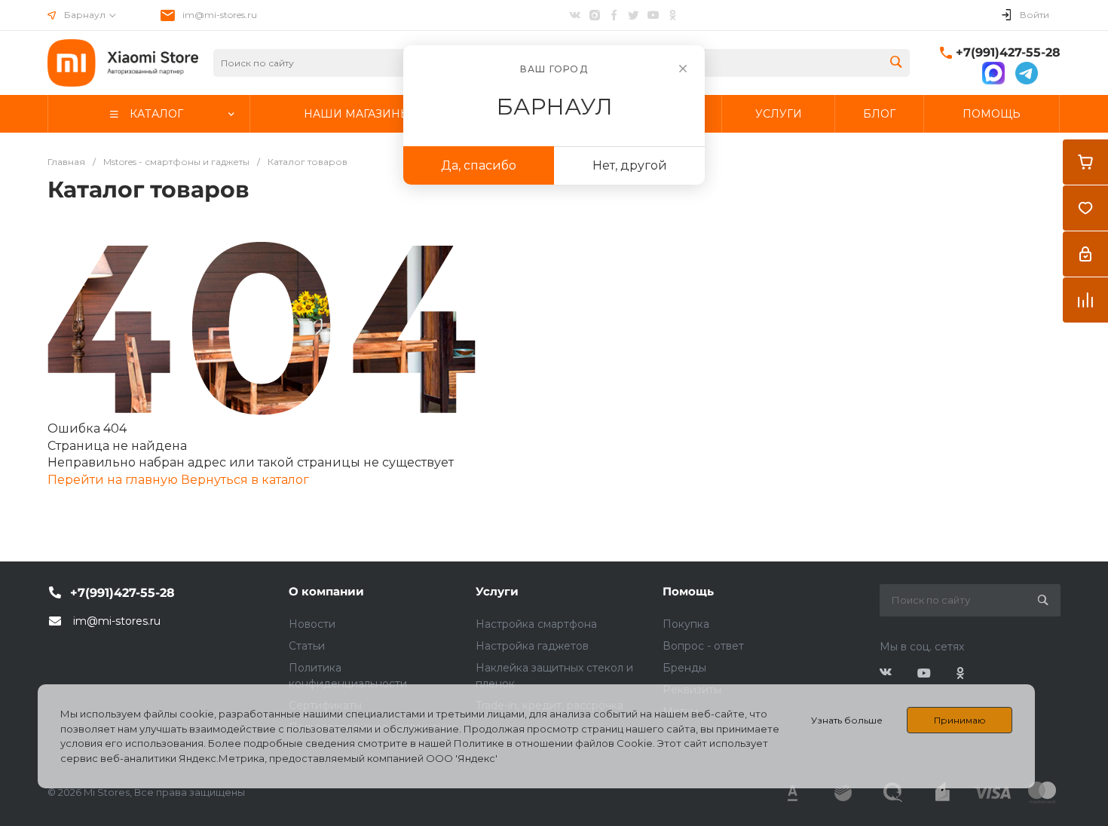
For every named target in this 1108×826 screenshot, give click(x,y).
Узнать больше (847, 720)
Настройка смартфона (536, 624)
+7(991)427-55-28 (1008, 52)
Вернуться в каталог (245, 480)
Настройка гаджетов (532, 646)
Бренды (684, 668)
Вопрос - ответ (703, 646)
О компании (326, 591)
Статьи (307, 646)
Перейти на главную (114, 480)
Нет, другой (629, 165)
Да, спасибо (478, 165)
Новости (312, 624)
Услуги (497, 591)
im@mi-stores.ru (219, 14)
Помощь (688, 591)
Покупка (686, 624)
